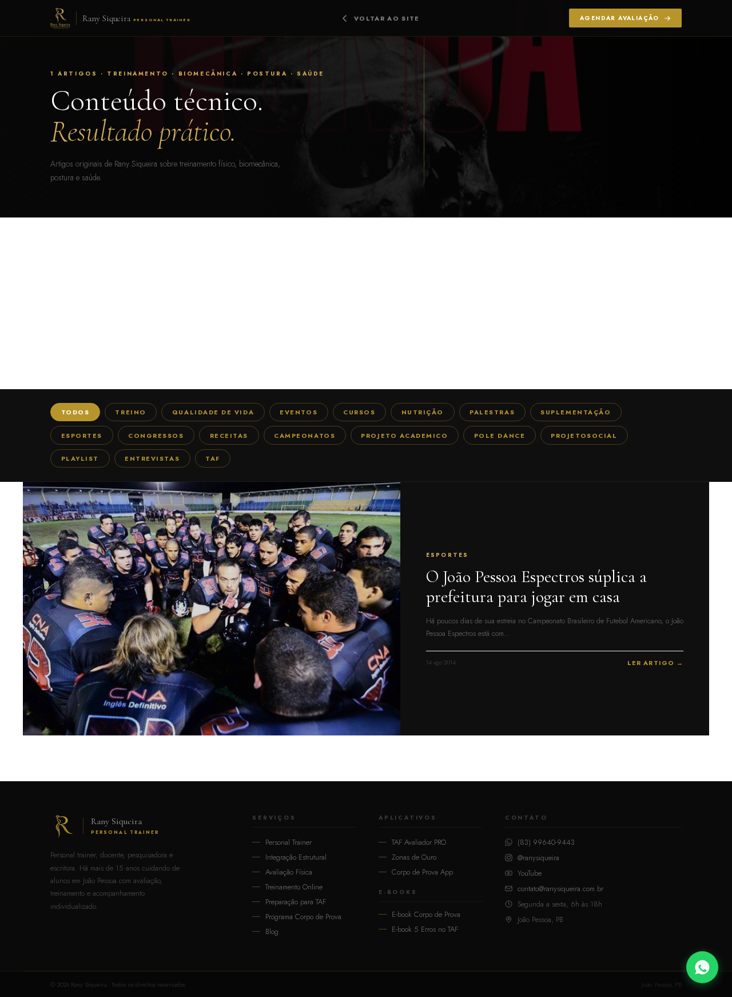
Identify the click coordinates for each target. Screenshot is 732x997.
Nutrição (422, 412)
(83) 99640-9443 (546, 842)
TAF (212, 458)
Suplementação (575, 412)
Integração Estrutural (296, 857)
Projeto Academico (404, 435)
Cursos (359, 412)
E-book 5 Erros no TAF (425, 929)
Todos (75, 412)
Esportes (81, 435)
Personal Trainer (288, 842)
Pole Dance (499, 435)
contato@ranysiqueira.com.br (560, 888)
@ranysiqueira (538, 857)
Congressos (156, 435)
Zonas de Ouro (414, 857)
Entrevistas (152, 458)
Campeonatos (304, 435)
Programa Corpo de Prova (303, 916)
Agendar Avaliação (619, 18)
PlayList (80, 458)
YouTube (530, 873)
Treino (130, 412)
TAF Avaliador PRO (419, 842)
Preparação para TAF (295, 901)
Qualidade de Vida (213, 412)
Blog (272, 931)
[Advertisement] (366, 303)
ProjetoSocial (584, 435)
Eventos (298, 412)
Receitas (229, 435)
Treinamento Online (294, 886)
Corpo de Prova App (422, 872)
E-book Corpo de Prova (426, 914)
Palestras (492, 412)
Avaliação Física (288, 872)
